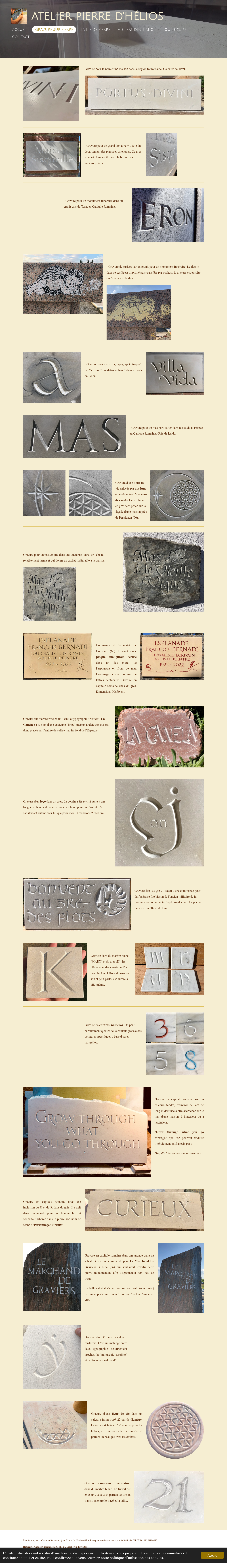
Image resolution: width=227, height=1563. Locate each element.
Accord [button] (212, 1555)
